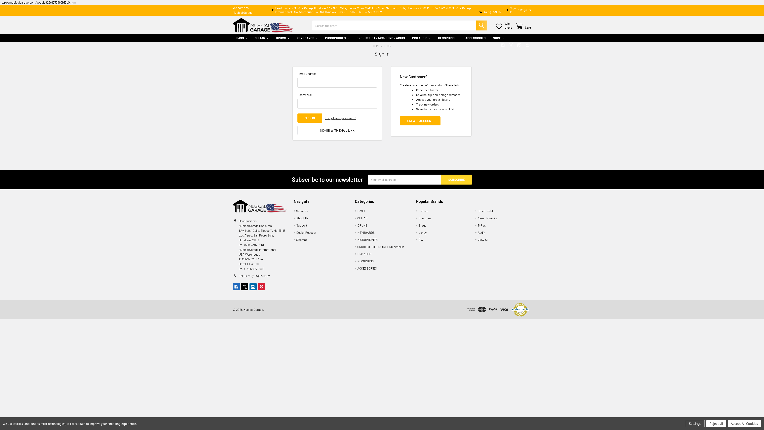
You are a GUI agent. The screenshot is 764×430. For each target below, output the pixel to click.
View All (483, 239)
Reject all (716, 423)
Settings (695, 423)
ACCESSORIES (475, 38)
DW (421, 239)
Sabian (423, 211)
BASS (240, 38)
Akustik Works (487, 218)
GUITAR (260, 38)
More (497, 38)
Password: (304, 95)
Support (301, 225)
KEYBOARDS (305, 38)
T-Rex (482, 225)
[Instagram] (519, 45)
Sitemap (302, 239)
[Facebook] (502, 45)
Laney (423, 232)
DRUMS (281, 38)
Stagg (422, 225)
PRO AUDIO (419, 38)
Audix (481, 232)
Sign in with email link (337, 130)
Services (302, 211)
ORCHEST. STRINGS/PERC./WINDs (381, 38)
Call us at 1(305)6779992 (254, 276)
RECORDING (446, 38)
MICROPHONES (335, 38)
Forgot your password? (340, 118)
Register (525, 10)
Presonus (425, 218)
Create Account (420, 121)
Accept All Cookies (744, 423)
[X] (511, 45)
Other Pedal (485, 211)
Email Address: (307, 73)
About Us (302, 218)
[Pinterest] (527, 45)
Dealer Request (306, 232)
